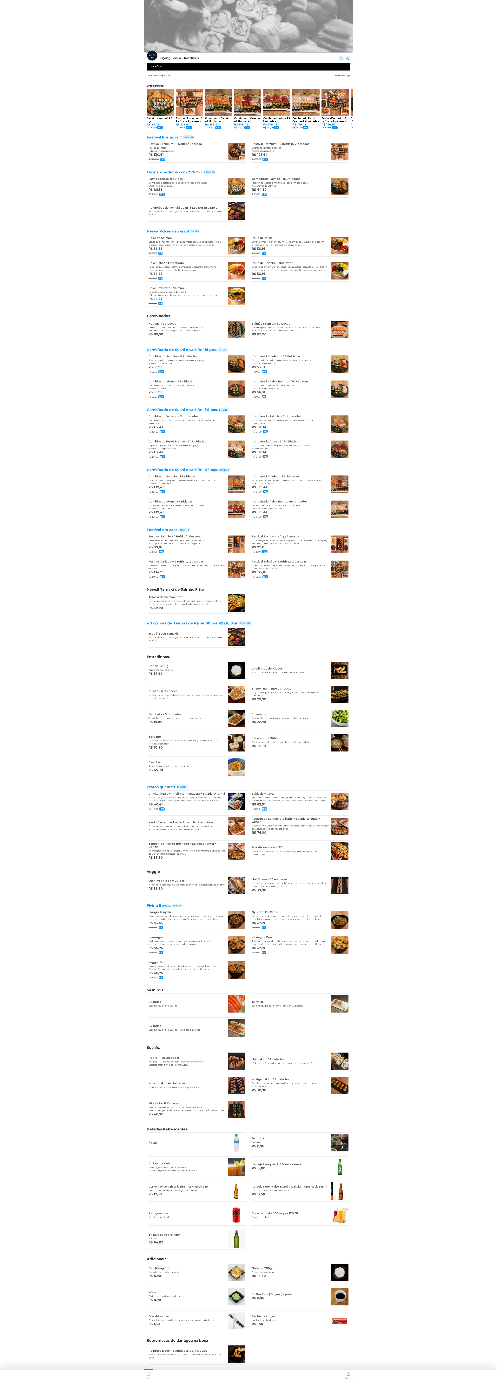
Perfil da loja (342, 75)
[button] (148, 1375)
